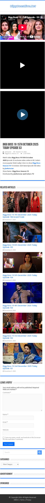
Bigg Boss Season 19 (11, 153)
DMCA (16, 500)
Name (5, 414)
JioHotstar (8, 152)
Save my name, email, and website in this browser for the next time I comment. (22, 438)
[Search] (40, 452)
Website (5, 430)
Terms (22, 500)
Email (5, 422)
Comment (7, 392)
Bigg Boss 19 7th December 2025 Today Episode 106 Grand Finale (20, 216)
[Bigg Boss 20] (22, 6)
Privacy (28, 500)
